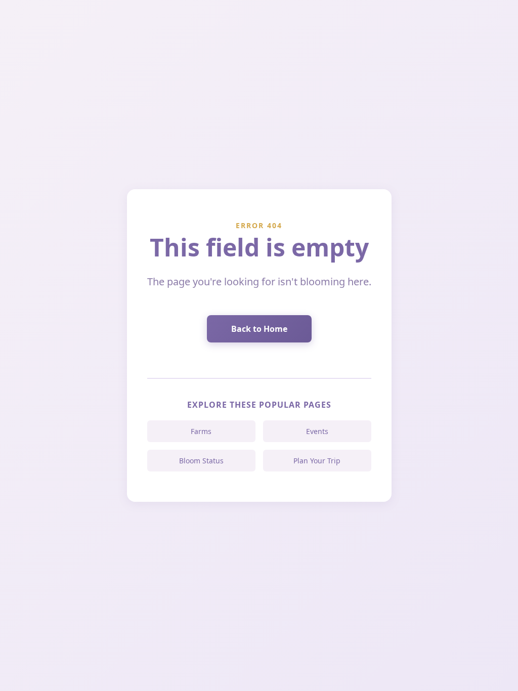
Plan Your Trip (316, 460)
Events (317, 431)
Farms (201, 431)
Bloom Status (201, 460)
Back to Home (259, 328)
